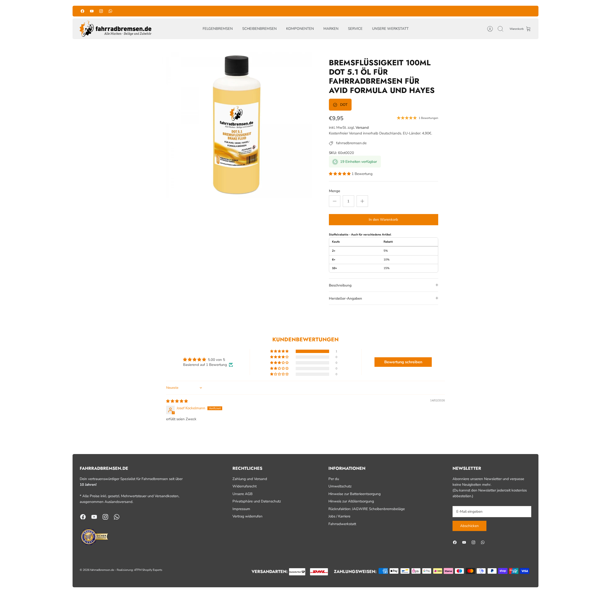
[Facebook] (82, 11)
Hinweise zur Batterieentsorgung (354, 493)
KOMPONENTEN (300, 28)
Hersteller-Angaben (345, 298)
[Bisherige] (241, 11)
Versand (362, 127)
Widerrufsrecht (244, 486)
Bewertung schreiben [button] (403, 362)
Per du (333, 478)
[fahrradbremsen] (115, 29)
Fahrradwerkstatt (342, 523)
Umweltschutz (340, 486)
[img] (177, 401)
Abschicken (469, 525)
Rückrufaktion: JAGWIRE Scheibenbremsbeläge (366, 508)
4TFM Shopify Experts (148, 570)
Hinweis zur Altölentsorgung (351, 501)
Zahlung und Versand (249, 478)
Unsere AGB (242, 493)
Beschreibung (340, 285)
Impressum (241, 508)
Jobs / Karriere (339, 516)
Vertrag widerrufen (247, 516)
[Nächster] (369, 11)
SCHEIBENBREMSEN (259, 28)
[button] (340, 173)
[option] (236, 123)
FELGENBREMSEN (218, 28)
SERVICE (355, 28)
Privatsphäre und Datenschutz (256, 501)
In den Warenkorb (383, 219)
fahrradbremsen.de (102, 570)
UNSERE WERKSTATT (390, 28)
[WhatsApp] (110, 11)
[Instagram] (101, 11)
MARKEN (330, 28)
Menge (334, 191)
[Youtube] (91, 11)
